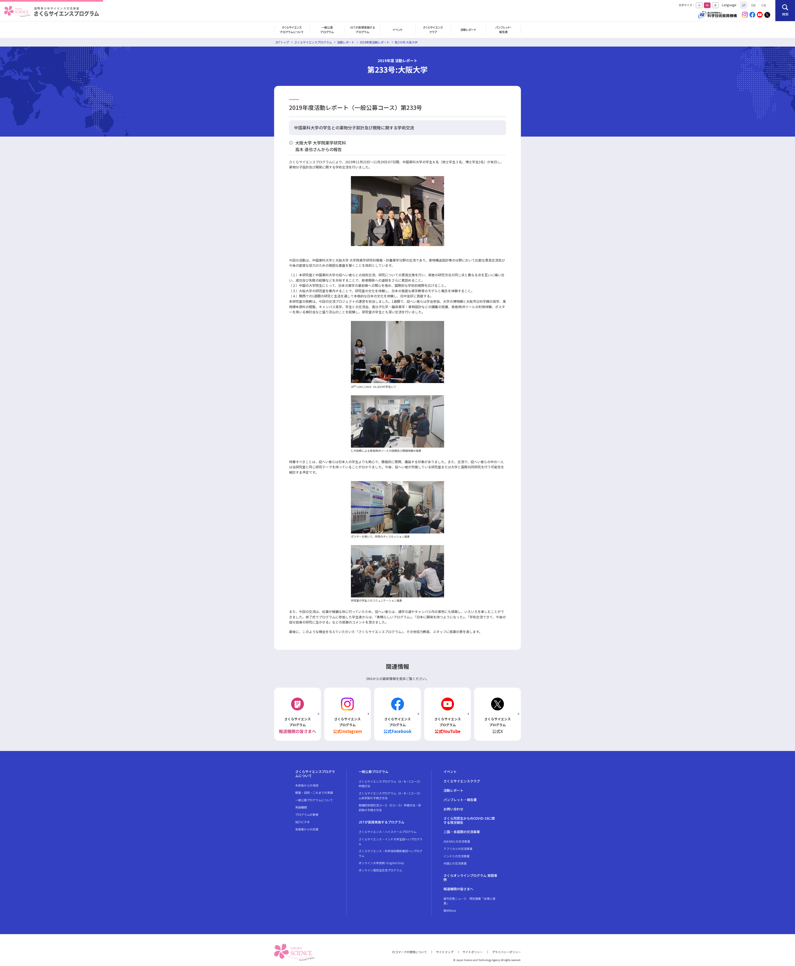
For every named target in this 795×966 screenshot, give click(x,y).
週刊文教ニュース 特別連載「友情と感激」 (469, 900)
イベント (398, 30)
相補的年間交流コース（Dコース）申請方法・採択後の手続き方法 (390, 807)
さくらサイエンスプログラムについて (292, 29)
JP (744, 5)
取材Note (449, 910)
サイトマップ (444, 952)
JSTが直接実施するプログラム (362, 29)
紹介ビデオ (302, 822)
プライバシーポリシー (506, 952)
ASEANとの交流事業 (456, 841)
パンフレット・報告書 (503, 29)
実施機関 (301, 807)
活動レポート (468, 30)
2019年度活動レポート (374, 42)
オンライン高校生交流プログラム (380, 870)
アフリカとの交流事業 (457, 849)
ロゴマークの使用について (409, 952)
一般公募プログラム (327, 29)
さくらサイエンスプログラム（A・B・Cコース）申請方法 (390, 783)
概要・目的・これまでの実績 (314, 793)
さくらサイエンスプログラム (313, 42)
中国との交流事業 (455, 863)
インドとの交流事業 (456, 856)
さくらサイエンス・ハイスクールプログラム (388, 832)
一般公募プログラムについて (314, 800)
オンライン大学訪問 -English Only (381, 863)
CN (763, 5)
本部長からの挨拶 (306, 785)
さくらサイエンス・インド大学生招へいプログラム (390, 841)
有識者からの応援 (306, 829)
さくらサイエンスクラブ (433, 29)
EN (753, 5)
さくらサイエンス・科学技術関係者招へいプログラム (390, 853)
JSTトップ (282, 42)
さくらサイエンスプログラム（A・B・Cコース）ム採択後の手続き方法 (390, 795)
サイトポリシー (473, 952)
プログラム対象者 (306, 814)
